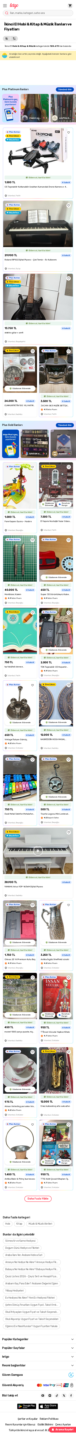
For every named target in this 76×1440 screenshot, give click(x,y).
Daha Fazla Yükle (38, 1198)
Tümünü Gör (65, 89)
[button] (5, 6)
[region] (39, 108)
